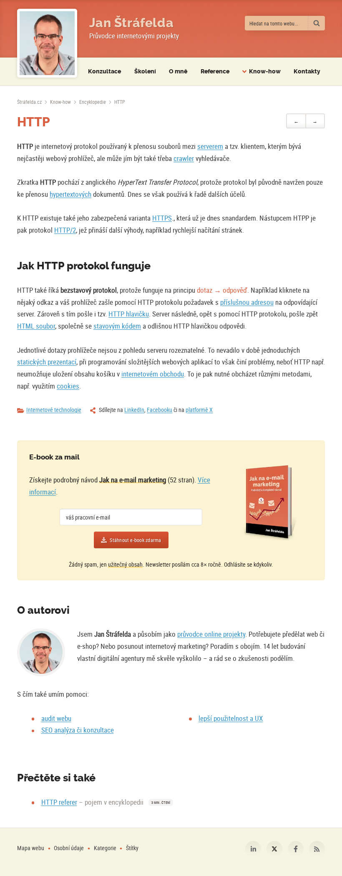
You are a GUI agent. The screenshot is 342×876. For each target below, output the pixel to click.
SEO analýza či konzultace (77, 730)
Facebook (296, 849)
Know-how (60, 101)
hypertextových (70, 194)
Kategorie (106, 848)
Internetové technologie (53, 410)
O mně (178, 71)
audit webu (56, 718)
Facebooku (159, 410)
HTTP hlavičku (128, 314)
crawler (184, 158)
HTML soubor (36, 326)
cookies (68, 386)
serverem (210, 146)
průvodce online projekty (211, 634)
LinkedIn (134, 410)
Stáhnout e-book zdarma (135, 540)
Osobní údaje (69, 848)
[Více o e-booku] (269, 502)
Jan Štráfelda (131, 23)
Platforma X (274, 849)
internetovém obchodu (152, 374)
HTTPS (162, 218)
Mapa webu (30, 848)
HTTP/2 (65, 230)
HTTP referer (59, 802)
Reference (215, 71)
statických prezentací (46, 361)
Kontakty (307, 71)
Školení (145, 71)
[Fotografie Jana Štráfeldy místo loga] (47, 43)
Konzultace (104, 71)
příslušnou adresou (247, 302)
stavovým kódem (117, 326)
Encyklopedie (92, 101)
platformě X (199, 410)
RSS (317, 849)
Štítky (132, 848)
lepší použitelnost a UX (231, 718)
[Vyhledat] (316, 23)
